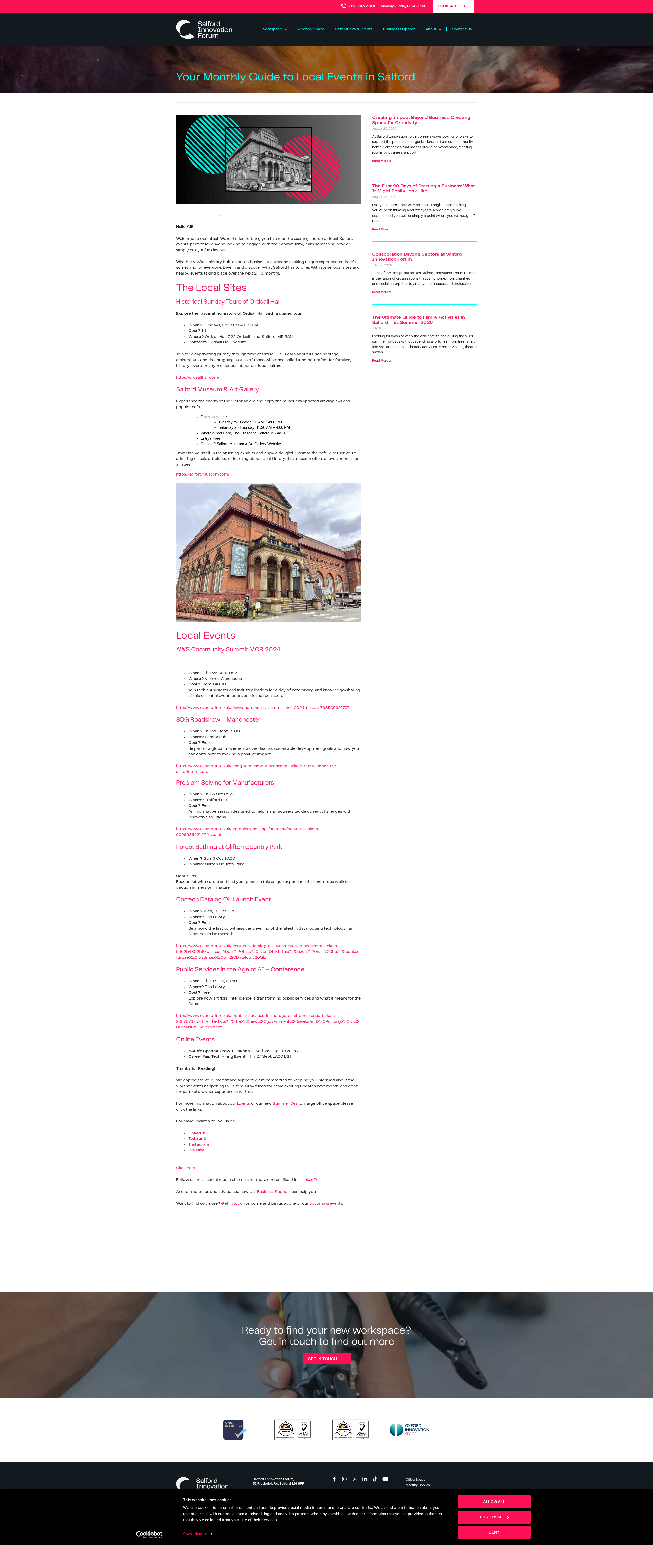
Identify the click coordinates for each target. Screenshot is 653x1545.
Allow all (494, 1502)
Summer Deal (286, 1104)
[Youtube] (385, 1479)
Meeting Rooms (418, 1485)
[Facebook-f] (334, 1479)
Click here (185, 1168)
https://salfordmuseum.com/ (202, 474)
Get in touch (233, 1203)
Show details (194, 1534)
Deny (494, 1532)
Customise (491, 1517)
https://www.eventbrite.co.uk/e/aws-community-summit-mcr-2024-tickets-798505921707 (262, 708)
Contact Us (462, 29)
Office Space (415, 1479)
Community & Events (354, 29)
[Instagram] (344, 1479)
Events (243, 1104)
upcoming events (325, 1203)
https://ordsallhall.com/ (197, 377)
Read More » (381, 161)
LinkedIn (310, 1180)
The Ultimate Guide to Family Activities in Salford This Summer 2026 (418, 320)
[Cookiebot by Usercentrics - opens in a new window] (149, 1535)
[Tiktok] (375, 1479)
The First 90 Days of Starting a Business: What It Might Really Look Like (423, 189)
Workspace (271, 29)
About (430, 29)
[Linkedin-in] (365, 1479)
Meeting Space (310, 29)
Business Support (399, 29)
